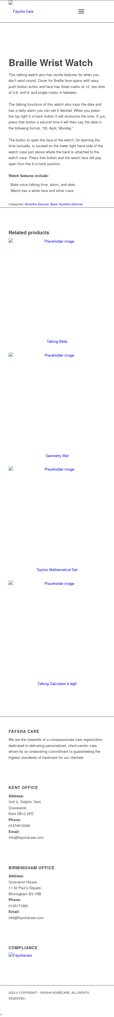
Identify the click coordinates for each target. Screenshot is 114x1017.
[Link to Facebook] (101, 1004)
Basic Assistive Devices (67, 204)
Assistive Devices (37, 204)
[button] (1, 1014)
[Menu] (81, 11)
